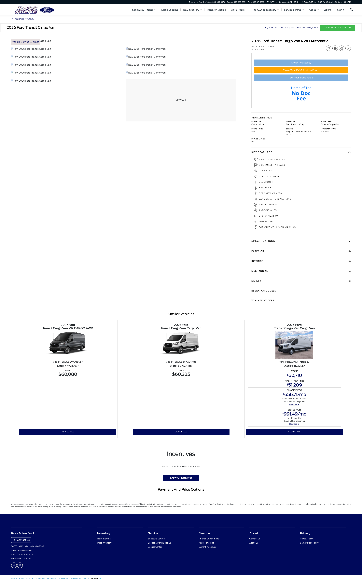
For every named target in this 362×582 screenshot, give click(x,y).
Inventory (103, 533)
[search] (351, 10)
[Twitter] (20, 565)
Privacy (305, 533)
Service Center (155, 547)
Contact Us (23, 540)
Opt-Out (85, 578)
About (253, 533)
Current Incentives (207, 547)
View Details (68, 432)
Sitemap (53, 578)
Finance (204, 533)
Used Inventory (104, 543)
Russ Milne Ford (17, 578)
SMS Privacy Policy (309, 543)
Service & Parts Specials (159, 543)
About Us (253, 543)
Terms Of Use (43, 578)
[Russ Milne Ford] (35, 9)
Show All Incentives (181, 478)
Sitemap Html (64, 578)
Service (153, 533)
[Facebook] (14, 565)
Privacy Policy (306, 539)
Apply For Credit (206, 543)
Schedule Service (156, 539)
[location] (268, 2)
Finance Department (209, 539)
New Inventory (104, 539)
